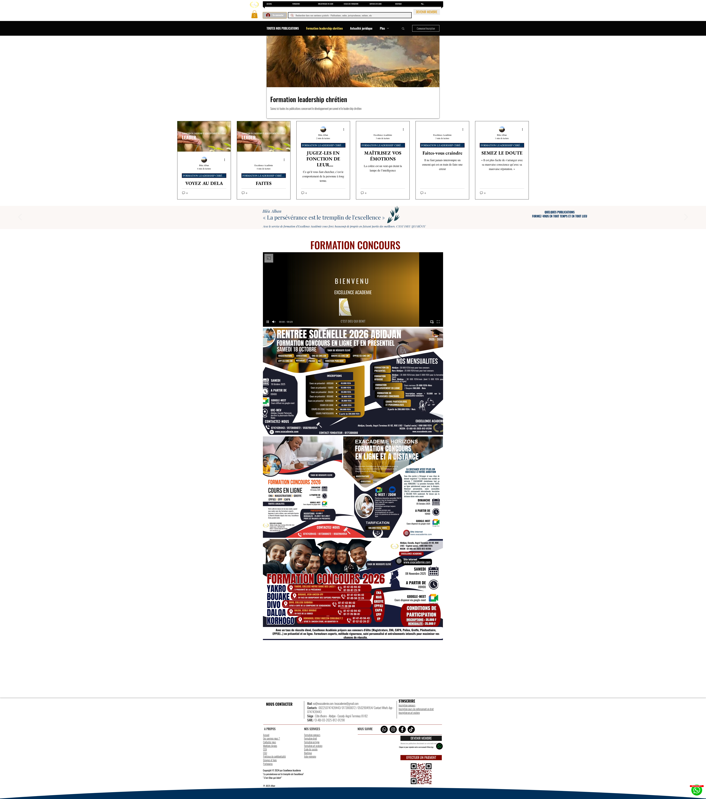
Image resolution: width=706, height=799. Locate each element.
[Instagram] (393, 729)
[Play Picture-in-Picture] (431, 321)
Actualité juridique (361, 28)
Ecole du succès (311, 749)
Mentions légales (270, 746)
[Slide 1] (348, 219)
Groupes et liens (270, 760)
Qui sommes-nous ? (271, 738)
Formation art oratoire (313, 746)
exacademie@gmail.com (347, 703)
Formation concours (312, 735)
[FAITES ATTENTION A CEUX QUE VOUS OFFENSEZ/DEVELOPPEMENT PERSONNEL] (263, 136)
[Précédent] (20, 217)
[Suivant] (686, 217)
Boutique (308, 753)
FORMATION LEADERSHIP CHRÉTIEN (204, 175)
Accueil (266, 735)
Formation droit (310, 738)
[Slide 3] (358, 219)
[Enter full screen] (438, 321)
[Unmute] (274, 321)
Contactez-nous (269, 742)
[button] (254, 14)
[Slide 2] (351, 219)
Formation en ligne (311, 742)
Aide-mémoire (310, 756)
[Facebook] (402, 729)
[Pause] (267, 321)
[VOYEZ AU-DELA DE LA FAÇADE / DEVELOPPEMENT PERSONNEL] (204, 136)
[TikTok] (411, 729)
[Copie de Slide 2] (354, 219)
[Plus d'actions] (226, 160)
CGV (265, 749)
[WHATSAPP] (439, 746)
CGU (265, 753)
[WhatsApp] (384, 729)
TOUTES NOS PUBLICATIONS (283, 28)
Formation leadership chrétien (324, 28)
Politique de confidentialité (274, 756)
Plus (382, 28)
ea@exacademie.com (323, 703)
